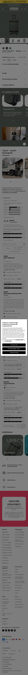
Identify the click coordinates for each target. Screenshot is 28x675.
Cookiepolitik (8, 341)
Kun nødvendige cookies (14, 348)
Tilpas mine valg (14, 352)
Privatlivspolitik (19, 339)
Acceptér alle (14, 345)
